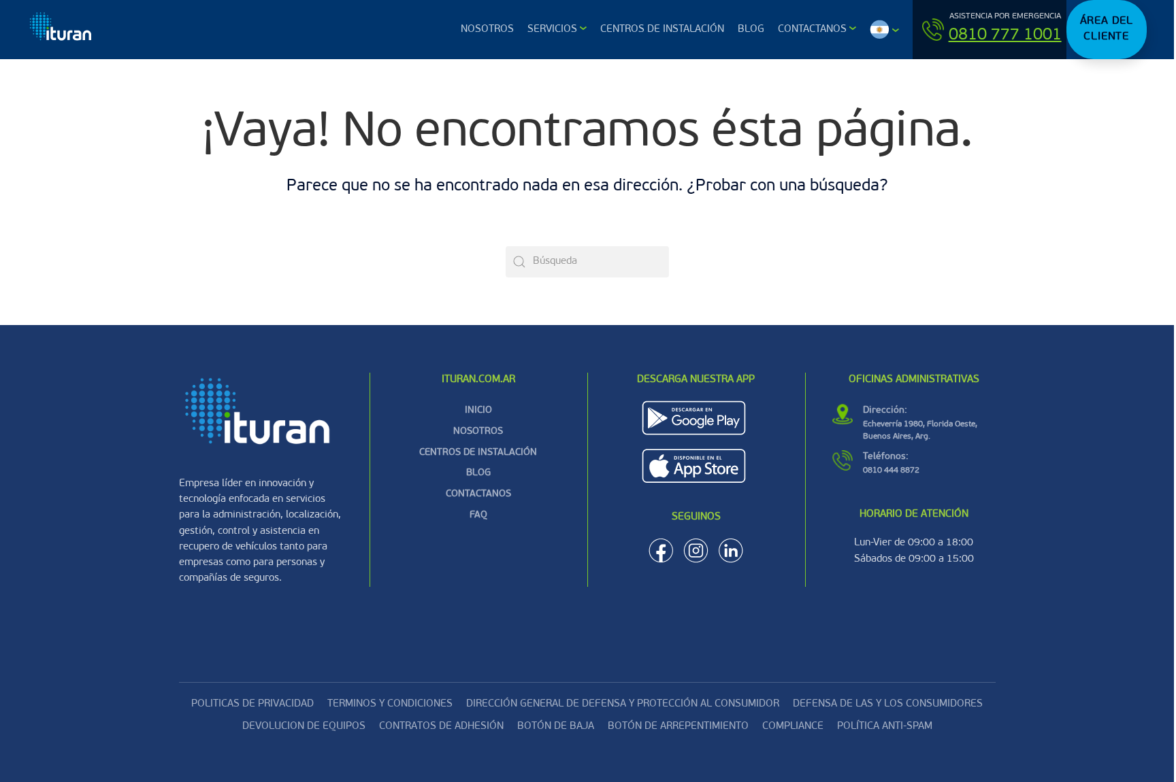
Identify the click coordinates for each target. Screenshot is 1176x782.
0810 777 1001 (1005, 35)
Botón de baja (555, 726)
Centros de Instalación (662, 29)
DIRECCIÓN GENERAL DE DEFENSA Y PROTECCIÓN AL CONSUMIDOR (622, 704)
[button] (884, 29)
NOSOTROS (478, 431)
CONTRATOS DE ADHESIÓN (441, 726)
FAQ (478, 515)
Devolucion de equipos (303, 726)
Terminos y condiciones (390, 704)
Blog (751, 29)
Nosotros (487, 29)
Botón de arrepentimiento (678, 726)
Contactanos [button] (812, 29)
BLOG (478, 473)
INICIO (478, 410)
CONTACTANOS (478, 494)
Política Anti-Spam (884, 726)
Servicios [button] (552, 29)
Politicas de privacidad (252, 704)
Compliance (792, 726)
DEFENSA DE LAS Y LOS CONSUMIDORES (888, 704)
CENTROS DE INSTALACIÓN (478, 452)
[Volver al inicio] (62, 29)
